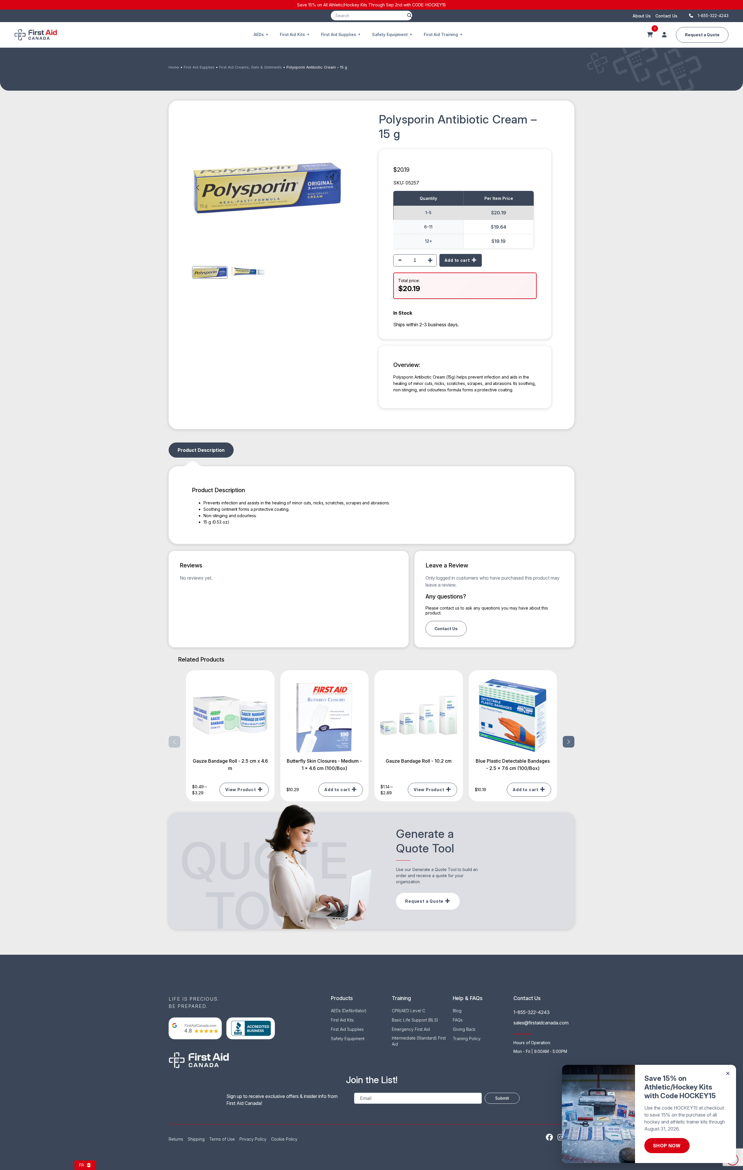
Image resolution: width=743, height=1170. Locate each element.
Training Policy (467, 1038)
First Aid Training (441, 34)
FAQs (458, 1019)
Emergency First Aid (411, 1029)
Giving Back (464, 1029)
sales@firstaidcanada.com (541, 1023)
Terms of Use (222, 1139)
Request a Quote (702, 34)
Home (174, 67)
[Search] (409, 15)
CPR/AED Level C (408, 1010)
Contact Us (666, 15)
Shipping (196, 1139)
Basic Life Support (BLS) (415, 1019)
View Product (240, 789)
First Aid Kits (292, 34)
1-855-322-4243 (531, 1012)
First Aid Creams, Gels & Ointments (250, 67)
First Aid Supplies (338, 34)
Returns (176, 1139)
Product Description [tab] (201, 450)
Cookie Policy (284, 1139)
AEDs (259, 34)
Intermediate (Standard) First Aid (419, 1041)
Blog (457, 1010)
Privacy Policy (252, 1139)
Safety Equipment (390, 34)
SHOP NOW (667, 1146)
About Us (642, 15)
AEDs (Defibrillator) (349, 1010)
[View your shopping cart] (650, 34)
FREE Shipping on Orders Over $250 (372, 4)
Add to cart (457, 260)
